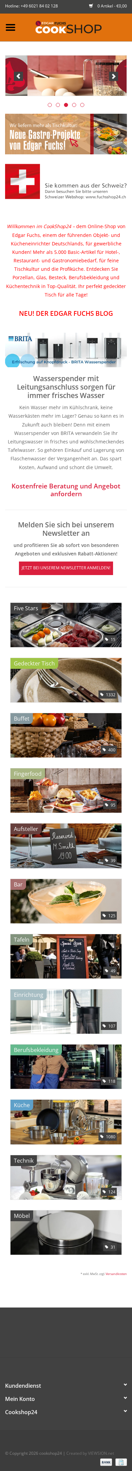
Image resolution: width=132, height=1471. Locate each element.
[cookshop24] (76, 27)
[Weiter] (113, 76)
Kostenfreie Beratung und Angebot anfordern (66, 489)
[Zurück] (18, 76)
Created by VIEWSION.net (90, 1453)
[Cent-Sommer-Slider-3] (66, 76)
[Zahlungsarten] (105, 1462)
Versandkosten (116, 1274)
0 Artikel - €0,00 (111, 6)
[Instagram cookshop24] (78, 1341)
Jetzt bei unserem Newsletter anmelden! (66, 568)
